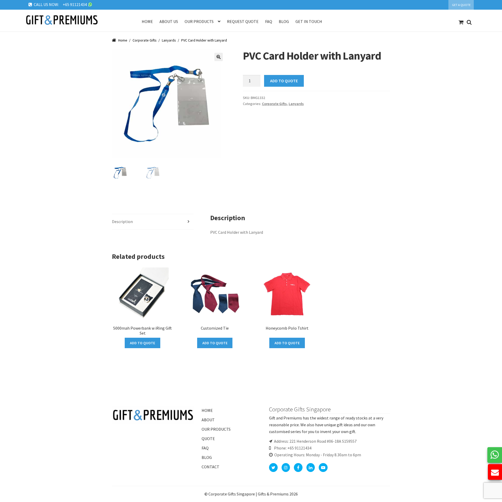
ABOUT (208, 419)
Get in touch (308, 21)
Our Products (199, 21)
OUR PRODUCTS (216, 429)
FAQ (205, 448)
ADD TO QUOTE (284, 80)
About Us (168, 21)
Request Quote (243, 21)
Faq (268, 21)
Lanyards (169, 40)
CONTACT (210, 466)
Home (147, 21)
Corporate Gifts (145, 40)
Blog (284, 21)
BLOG (207, 457)
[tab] (153, 222)
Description (122, 221)
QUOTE (208, 438)
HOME (207, 410)
